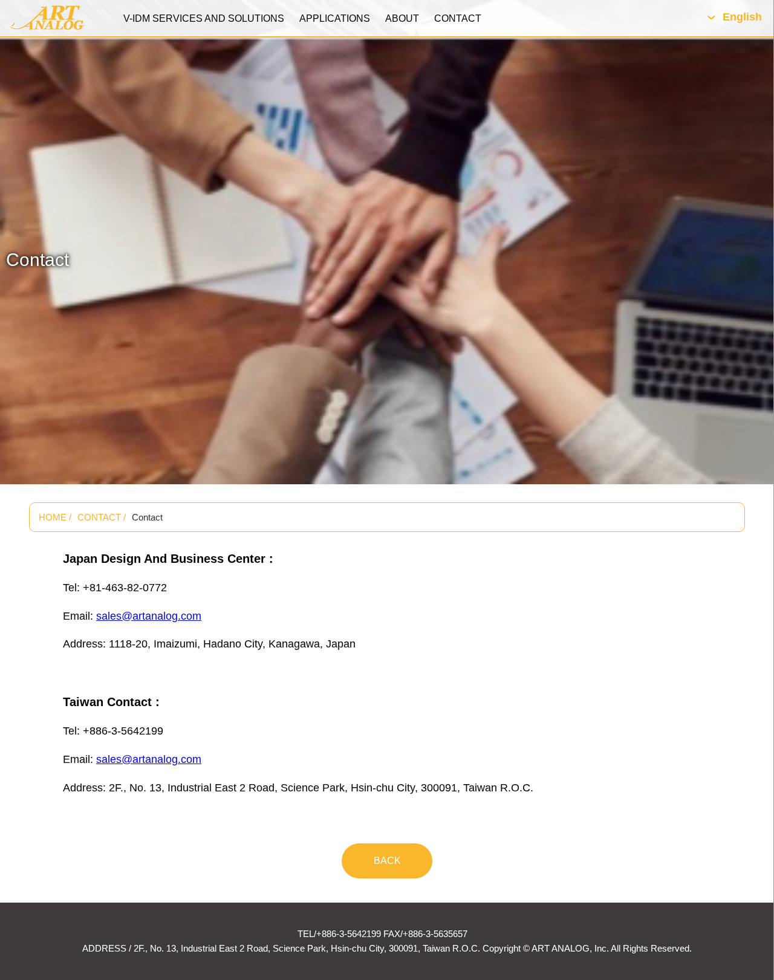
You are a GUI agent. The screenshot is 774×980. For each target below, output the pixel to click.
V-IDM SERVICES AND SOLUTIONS (203, 18)
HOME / (55, 517)
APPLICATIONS (334, 18)
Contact (147, 517)
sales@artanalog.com (148, 616)
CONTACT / (101, 517)
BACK (387, 860)
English (742, 17)
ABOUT (402, 18)
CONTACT (457, 18)
